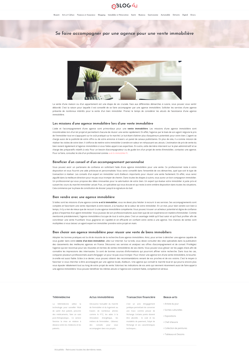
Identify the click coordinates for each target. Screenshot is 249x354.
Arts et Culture (68, 15)
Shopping (101, 15)
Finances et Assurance (86, 15)
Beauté (57, 15)
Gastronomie (153, 15)
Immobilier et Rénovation (118, 15)
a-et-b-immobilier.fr (118, 153)
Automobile (165, 15)
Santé (133, 15)
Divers (193, 15)
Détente (176, 15)
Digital (185, 15)
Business (142, 15)
